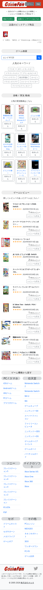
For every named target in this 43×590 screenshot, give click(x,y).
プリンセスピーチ (29, 73)
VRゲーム (7, 393)
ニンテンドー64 (31, 411)
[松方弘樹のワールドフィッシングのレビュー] (5, 325)
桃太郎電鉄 (23, 77)
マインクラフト (10, 77)
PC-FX (27, 551)
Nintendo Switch (32, 391)
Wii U (27, 396)
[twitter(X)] (36, 568)
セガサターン (9, 531)
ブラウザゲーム (10, 403)
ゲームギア (8, 541)
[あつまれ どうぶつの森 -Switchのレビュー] (5, 257)
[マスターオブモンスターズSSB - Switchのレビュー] (5, 207)
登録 (38, 4)
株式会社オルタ (27, 582)
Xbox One (29, 476)
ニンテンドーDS (32, 436)
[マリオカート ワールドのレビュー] (5, 242)
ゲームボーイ (30, 449)
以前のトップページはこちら (29, 19)
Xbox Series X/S (31, 471)
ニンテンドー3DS (32, 431)
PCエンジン (30, 523)
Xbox (27, 486)
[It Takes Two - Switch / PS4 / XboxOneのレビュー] (5, 307)
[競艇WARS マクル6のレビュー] (5, 340)
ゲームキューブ (31, 406)
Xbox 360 (29, 481)
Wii (26, 401)
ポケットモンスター (25, 69)
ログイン (29, 4)
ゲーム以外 (29, 556)
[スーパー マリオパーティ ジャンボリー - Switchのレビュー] (5, 224)
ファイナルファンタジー (21, 86)
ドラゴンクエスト (12, 73)
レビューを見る (33, 216)
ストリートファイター (29, 81)
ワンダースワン (31, 546)
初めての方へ (8, 19)
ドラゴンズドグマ (11, 81)
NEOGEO (29, 528)
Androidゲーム (9, 388)
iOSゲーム (7, 383)
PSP (5, 512)
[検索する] (39, 57)
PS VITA (6, 507)
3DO (27, 541)
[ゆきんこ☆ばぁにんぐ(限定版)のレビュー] (5, 355)
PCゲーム (7, 398)
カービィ (34, 77)
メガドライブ (9, 536)
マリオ (11, 69)
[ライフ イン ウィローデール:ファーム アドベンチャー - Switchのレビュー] (5, 290)
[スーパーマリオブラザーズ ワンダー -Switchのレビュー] (5, 272)
